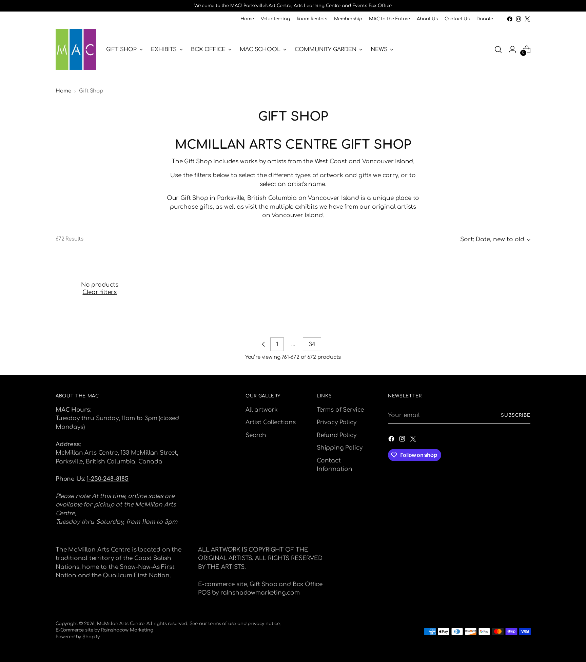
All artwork (262, 410)
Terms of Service (340, 410)
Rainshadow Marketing (127, 630)
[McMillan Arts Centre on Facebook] (510, 19)
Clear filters (99, 292)
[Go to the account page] (512, 49)
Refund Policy (336, 435)
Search (256, 435)
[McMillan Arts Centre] (76, 49)
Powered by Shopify (78, 636)
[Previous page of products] (263, 344)
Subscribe (515, 415)
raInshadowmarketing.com (260, 592)
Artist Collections (271, 422)
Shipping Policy (339, 447)
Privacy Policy (336, 422)
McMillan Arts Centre (120, 623)
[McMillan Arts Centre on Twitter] (527, 19)
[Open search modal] (498, 49)
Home (63, 91)
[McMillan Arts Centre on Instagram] (518, 19)
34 (312, 344)
